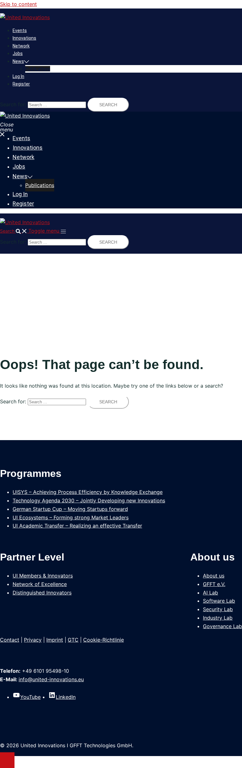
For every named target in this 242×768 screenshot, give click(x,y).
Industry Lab (218, 618)
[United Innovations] (25, 17)
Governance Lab (222, 626)
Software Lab (219, 601)
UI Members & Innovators (43, 575)
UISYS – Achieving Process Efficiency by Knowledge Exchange (88, 492)
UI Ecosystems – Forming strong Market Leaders (71, 517)
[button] (14, 231)
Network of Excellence (40, 584)
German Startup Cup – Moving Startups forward (70, 509)
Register (21, 83)
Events (20, 30)
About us (213, 575)
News (18, 61)
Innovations (24, 38)
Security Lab (218, 609)
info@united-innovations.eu (51, 679)
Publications (37, 68)
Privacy (33, 640)
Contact (9, 640)
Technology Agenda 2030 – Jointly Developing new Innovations (89, 500)
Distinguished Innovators (42, 592)
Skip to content (18, 4)
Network (21, 45)
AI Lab (210, 592)
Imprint (54, 640)
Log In (18, 76)
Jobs (18, 53)
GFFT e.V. (214, 584)
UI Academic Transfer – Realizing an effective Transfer (77, 525)
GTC (73, 640)
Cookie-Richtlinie (103, 640)
